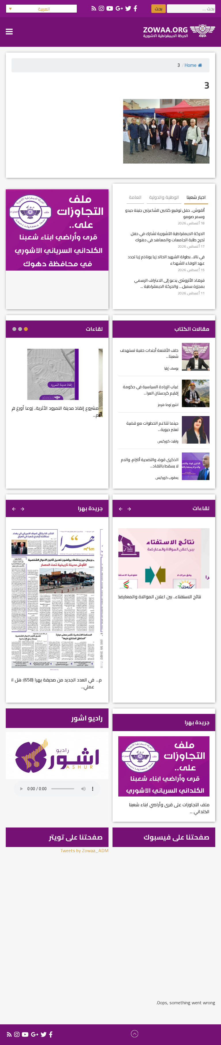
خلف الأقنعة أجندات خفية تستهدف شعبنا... (149, 353)
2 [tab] (20, 329)
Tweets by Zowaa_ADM (84, 850)
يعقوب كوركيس (167, 477)
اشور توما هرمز (168, 404)
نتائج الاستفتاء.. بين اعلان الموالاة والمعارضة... (166, 596)
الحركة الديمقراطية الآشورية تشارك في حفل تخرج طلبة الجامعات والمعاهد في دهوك (168, 237)
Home (190, 65)
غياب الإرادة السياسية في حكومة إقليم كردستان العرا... (150, 390)
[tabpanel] (57, 387)
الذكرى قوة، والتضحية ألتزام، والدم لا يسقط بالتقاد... (149, 463)
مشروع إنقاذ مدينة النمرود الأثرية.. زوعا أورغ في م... (58, 411)
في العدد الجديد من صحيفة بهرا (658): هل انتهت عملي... (57, 683)
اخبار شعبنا (196, 197)
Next (121, 508)
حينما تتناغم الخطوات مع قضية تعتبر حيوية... (152, 426)
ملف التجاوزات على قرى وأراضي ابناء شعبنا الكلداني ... (169, 808)
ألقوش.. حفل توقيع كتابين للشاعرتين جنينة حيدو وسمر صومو (165, 213)
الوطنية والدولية (164, 197)
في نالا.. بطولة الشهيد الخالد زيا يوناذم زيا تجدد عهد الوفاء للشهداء (166, 260)
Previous (130, 508)
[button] (41, 8)
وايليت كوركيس (168, 441)
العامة (135, 197)
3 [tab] (14, 329)
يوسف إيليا (171, 368)
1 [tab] (26, 329)
